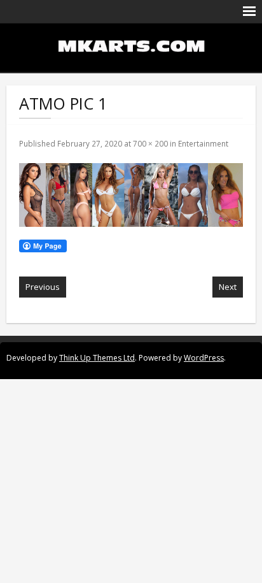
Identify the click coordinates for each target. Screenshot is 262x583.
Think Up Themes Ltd (97, 357)
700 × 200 (150, 143)
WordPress (204, 357)
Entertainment (203, 143)
